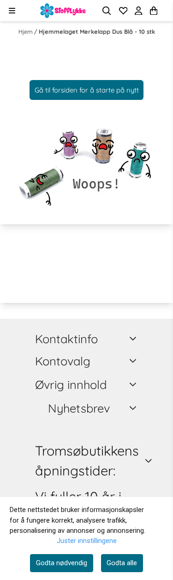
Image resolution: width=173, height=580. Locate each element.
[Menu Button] (12, 10)
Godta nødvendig (61, 563)
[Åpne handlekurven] (153, 11)
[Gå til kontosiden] (164, 10)
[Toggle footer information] (134, 338)
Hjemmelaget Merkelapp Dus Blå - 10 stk (97, 31)
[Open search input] (106, 10)
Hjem (26, 31)
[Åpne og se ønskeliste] (123, 11)
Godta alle (122, 563)
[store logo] (63, 10)
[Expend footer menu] (134, 361)
